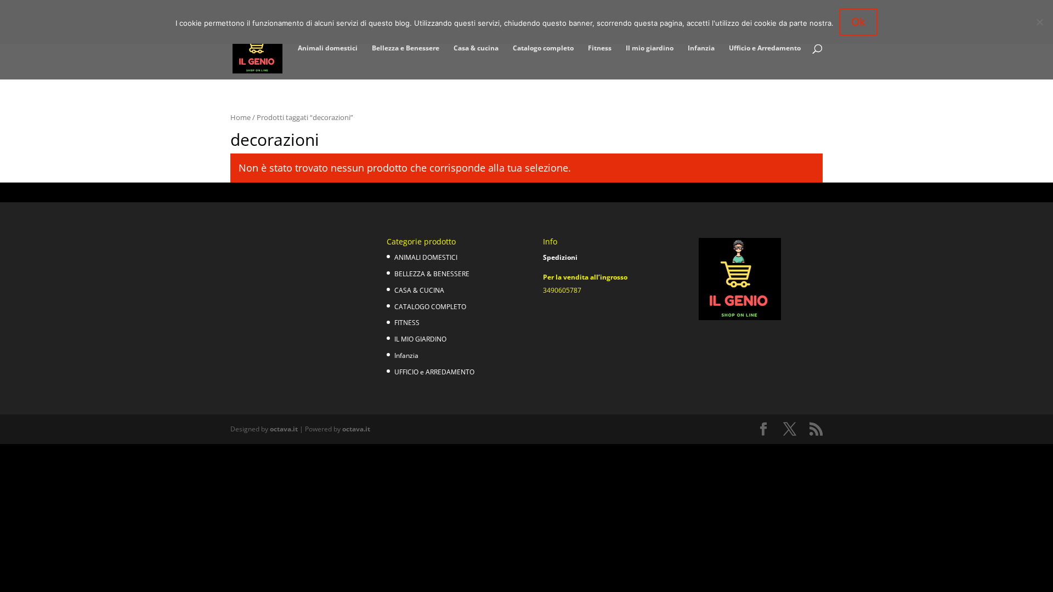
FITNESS (407, 322)
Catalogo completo (543, 48)
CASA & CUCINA (419, 290)
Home (240, 117)
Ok (858, 22)
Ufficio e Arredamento (765, 48)
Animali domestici (328, 48)
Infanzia (701, 48)
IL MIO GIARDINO (420, 339)
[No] (1039, 21)
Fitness (600, 48)
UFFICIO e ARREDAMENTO (434, 372)
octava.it (284, 429)
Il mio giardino (649, 48)
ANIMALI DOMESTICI (425, 257)
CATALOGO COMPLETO (430, 306)
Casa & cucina (476, 48)
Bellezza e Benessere (405, 48)
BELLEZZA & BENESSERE (431, 273)
